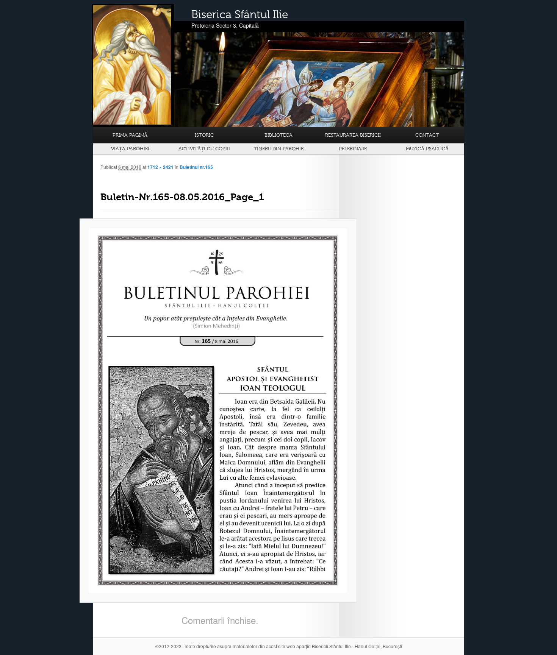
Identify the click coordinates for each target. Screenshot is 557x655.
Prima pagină (130, 135)
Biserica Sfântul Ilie (239, 14)
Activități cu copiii (204, 148)
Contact (427, 135)
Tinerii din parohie (279, 148)
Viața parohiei (130, 148)
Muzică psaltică (427, 148)
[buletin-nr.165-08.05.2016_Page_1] (218, 410)
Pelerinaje (353, 148)
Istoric (204, 135)
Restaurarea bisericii (353, 135)
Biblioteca (278, 135)
